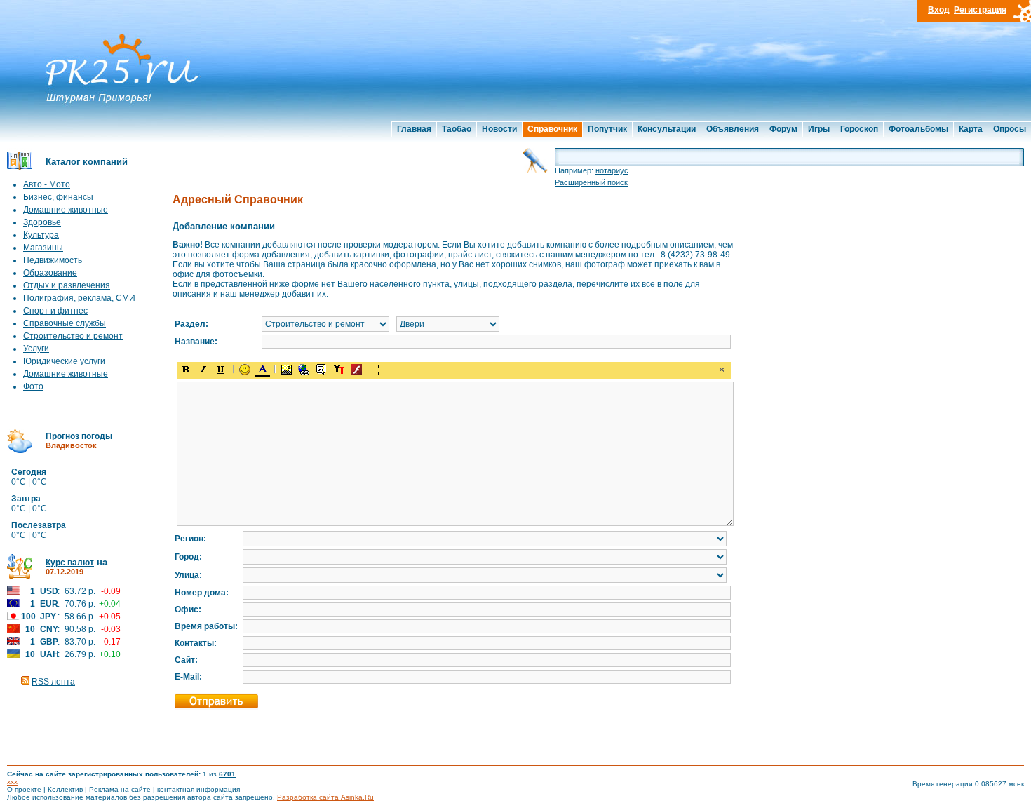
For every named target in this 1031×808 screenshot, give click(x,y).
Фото (33, 386)
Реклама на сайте (120, 789)
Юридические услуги (64, 361)
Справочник (552, 129)
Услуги (36, 349)
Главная (414, 129)
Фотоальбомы (918, 129)
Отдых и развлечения (66, 285)
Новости (499, 129)
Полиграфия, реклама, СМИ (79, 298)
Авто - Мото (46, 184)
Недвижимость (52, 260)
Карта (971, 129)
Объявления (732, 129)
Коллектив (65, 789)
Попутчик (607, 129)
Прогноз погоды (79, 436)
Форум (783, 129)
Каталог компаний (87, 161)
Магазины (43, 247)
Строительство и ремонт (73, 336)
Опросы (1009, 129)
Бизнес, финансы (58, 197)
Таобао (456, 129)
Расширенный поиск (591, 182)
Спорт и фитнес (55, 311)
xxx (12, 782)
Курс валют (70, 562)
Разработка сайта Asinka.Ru (325, 797)
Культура (41, 235)
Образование (50, 273)
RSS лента (53, 682)
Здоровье (42, 222)
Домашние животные (65, 210)
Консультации (667, 129)
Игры (819, 129)
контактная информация (198, 789)
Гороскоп (859, 129)
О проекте (24, 789)
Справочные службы (64, 323)
